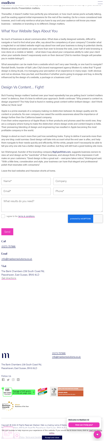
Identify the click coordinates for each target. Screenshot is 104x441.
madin (8, 2)
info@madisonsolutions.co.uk (17, 258)
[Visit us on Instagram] (13, 380)
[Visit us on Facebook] (3, 380)
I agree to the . (20, 216)
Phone (60, 191)
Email (7, 191)
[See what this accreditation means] (18, 392)
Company (61, 181)
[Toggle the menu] (100, 2)
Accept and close (52, 437)
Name (8, 181)
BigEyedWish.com (61, 151)
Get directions (9, 278)
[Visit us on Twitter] (8, 379)
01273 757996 (8, 246)
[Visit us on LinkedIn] (18, 380)
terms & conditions (26, 216)
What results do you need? (19, 201)
